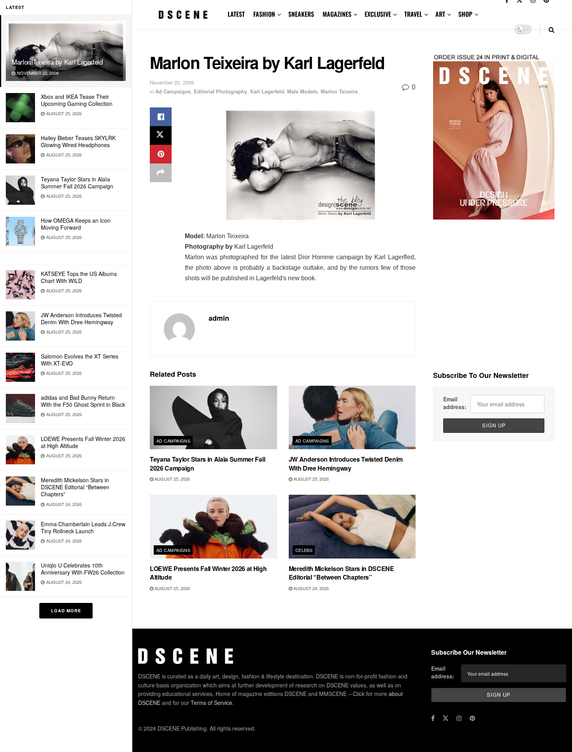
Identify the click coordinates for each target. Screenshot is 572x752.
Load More (66, 610)
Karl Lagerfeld (267, 91)
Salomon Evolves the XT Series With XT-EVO (79, 359)
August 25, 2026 (171, 479)
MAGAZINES (337, 14)
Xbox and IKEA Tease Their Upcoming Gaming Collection (76, 100)
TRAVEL (413, 14)
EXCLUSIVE (378, 14)
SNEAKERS (301, 14)
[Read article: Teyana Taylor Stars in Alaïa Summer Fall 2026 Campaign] (213, 417)
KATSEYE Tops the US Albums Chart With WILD (79, 277)
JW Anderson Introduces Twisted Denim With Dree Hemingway (81, 318)
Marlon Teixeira (339, 91)
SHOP (465, 14)
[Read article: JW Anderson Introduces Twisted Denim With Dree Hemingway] (352, 417)
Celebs (304, 550)
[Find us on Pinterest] (472, 718)
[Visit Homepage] (183, 14)
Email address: (455, 403)
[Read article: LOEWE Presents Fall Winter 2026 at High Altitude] (213, 526)
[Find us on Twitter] (445, 718)
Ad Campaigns (173, 91)
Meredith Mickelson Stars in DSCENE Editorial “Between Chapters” (75, 487)
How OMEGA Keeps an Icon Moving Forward (76, 223)
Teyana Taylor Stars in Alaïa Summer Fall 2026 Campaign (77, 182)
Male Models (302, 91)
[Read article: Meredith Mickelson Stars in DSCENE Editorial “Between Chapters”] (352, 526)
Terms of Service (211, 702)
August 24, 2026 (310, 588)
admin (219, 318)
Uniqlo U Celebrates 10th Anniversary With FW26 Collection (83, 568)
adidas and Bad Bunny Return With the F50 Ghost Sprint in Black (83, 401)
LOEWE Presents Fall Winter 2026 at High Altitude (83, 442)
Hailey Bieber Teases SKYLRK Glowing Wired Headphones (78, 141)
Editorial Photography (220, 91)
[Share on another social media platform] (161, 172)
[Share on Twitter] (161, 135)
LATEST (236, 14)
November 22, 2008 (172, 82)
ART (440, 14)
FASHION (264, 14)
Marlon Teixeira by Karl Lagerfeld (57, 62)
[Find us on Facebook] (433, 718)
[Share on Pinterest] (161, 154)
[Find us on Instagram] (459, 718)
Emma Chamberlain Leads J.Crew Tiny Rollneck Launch (83, 527)
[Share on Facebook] (161, 116)
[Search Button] (551, 29)
